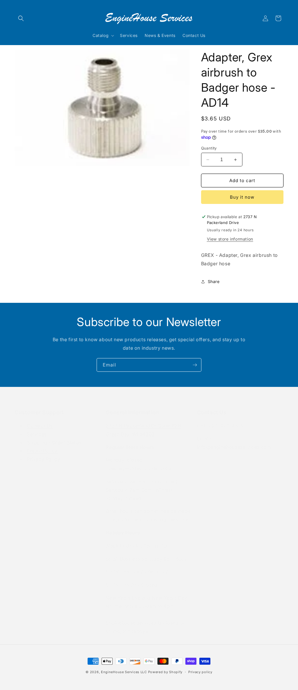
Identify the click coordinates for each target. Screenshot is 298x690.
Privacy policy (200, 672)
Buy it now (242, 197)
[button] (21, 18)
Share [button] (214, 281)
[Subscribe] (194, 365)
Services (37, 434)
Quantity (209, 148)
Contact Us (40, 425)
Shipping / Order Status (54, 442)
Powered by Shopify (165, 672)
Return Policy (42, 451)
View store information (230, 238)
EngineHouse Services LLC (124, 672)
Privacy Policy (43, 459)
